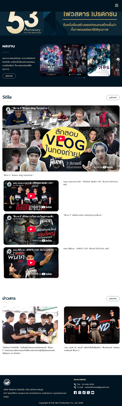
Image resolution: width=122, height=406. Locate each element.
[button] (41, 59)
